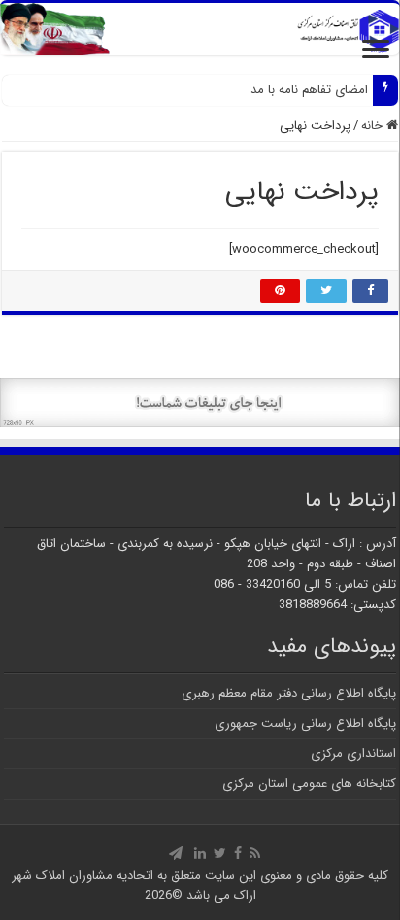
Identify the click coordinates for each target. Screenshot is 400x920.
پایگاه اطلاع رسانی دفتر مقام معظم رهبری (289, 693)
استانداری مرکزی (353, 753)
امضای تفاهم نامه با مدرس (299, 90)
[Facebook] (238, 853)
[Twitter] (220, 853)
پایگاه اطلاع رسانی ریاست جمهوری (305, 723)
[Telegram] (175, 853)
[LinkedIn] (200, 853)
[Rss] (255, 853)
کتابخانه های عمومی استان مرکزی (309, 783)
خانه (373, 126)
